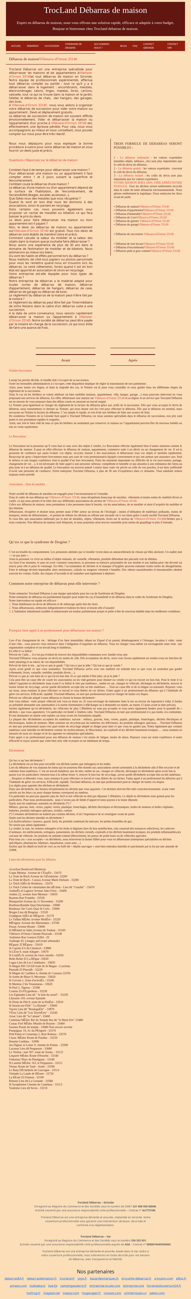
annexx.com (18, 1286)
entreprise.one (133, 1286)
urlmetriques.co (135, 1293)
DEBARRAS (33, 45)
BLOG (123, 45)
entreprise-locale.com (105, 1286)
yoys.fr (82, 1278)
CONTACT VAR (172, 45)
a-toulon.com (163, 1278)
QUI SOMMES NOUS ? (101, 45)
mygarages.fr (91, 1293)
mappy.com (71, 1293)
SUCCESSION (52, 45)
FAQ (135, 45)
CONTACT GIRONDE (148, 45)
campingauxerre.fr (73, 1286)
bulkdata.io (38, 1286)
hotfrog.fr (33, 1293)
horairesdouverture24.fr (164, 1286)
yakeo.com (157, 1293)
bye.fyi (52, 1286)
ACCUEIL (16, 45)
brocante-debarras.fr (136, 1278)
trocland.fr (67, 1278)
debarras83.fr (14, 1278)
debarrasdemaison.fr (42, 1278)
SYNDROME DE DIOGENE (73, 45)
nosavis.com (112, 1293)
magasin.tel (51, 1293)
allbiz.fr (181, 1278)
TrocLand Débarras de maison (95, 10)
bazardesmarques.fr (104, 1278)
